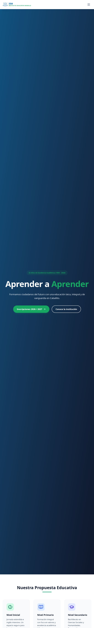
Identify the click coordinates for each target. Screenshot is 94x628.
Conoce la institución (66, 309)
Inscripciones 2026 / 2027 (29, 309)
